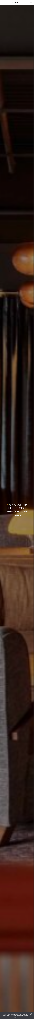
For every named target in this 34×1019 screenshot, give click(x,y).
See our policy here (16, 1015)
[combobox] (17, 2)
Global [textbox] (17, 2)
